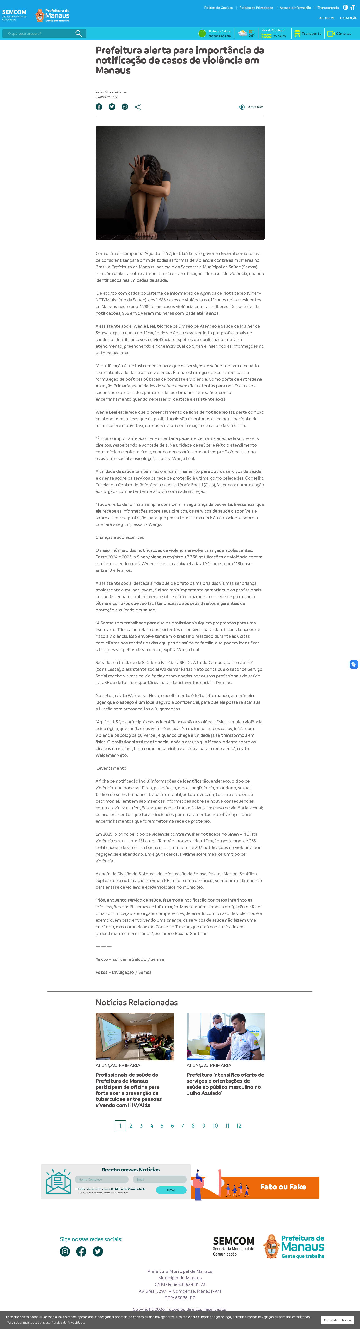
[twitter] (98, 1251)
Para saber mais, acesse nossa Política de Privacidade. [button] (46, 1322)
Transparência (328, 7)
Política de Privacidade (256, 7)
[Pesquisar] (78, 33)
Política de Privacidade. (128, 1189)
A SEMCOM (326, 18)
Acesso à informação (295, 7)
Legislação (349, 18)
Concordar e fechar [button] (337, 1320)
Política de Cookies (218, 7)
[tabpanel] (134, 1060)
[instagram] (65, 1251)
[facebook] (81, 1251)
